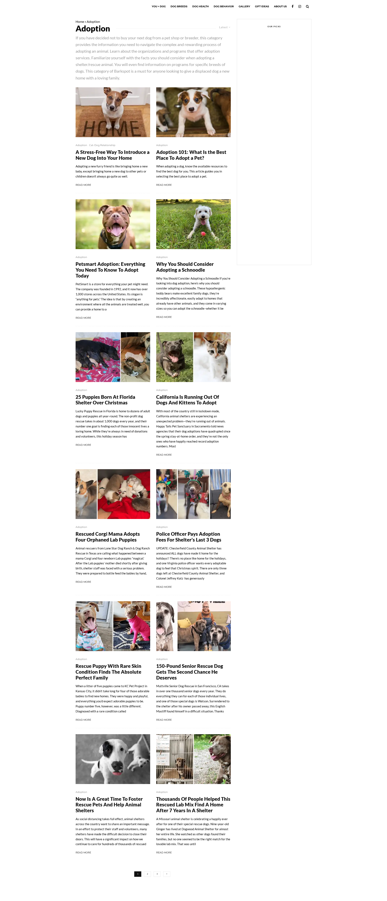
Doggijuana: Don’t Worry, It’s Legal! (280, 137)
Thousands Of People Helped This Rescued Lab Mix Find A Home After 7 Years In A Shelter (193, 804)
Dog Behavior (224, 6)
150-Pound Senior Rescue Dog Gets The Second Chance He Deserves (189, 672)
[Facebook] (292, 6)
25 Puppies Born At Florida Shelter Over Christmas (105, 400)
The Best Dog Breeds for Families (276, 252)
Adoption (81, 145)
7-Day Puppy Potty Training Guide (279, 156)
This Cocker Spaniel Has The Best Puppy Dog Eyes (279, 118)
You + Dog (159, 6)
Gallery (244, 6)
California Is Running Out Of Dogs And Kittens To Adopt (187, 400)
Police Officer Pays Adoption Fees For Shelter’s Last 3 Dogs (188, 537)
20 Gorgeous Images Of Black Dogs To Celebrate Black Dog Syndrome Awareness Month (280, 194)
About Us (280, 6)
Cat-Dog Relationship (102, 145)
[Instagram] (300, 6)
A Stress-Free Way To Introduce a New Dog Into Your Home (113, 155)
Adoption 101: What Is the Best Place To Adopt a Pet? (191, 155)
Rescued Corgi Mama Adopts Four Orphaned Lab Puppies (108, 537)
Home (80, 21)
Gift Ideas (262, 6)
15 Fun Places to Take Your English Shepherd (278, 233)
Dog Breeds (179, 6)
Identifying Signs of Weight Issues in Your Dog (271, 82)
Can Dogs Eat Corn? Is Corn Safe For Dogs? (282, 175)
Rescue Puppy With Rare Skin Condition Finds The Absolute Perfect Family (108, 672)
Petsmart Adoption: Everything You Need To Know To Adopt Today (110, 270)
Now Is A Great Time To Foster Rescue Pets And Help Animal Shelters (109, 804)
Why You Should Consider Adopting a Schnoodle (185, 267)
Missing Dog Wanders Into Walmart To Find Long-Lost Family (279, 99)
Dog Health (200, 6)
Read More (83, 184)
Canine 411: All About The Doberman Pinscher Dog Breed (281, 214)
